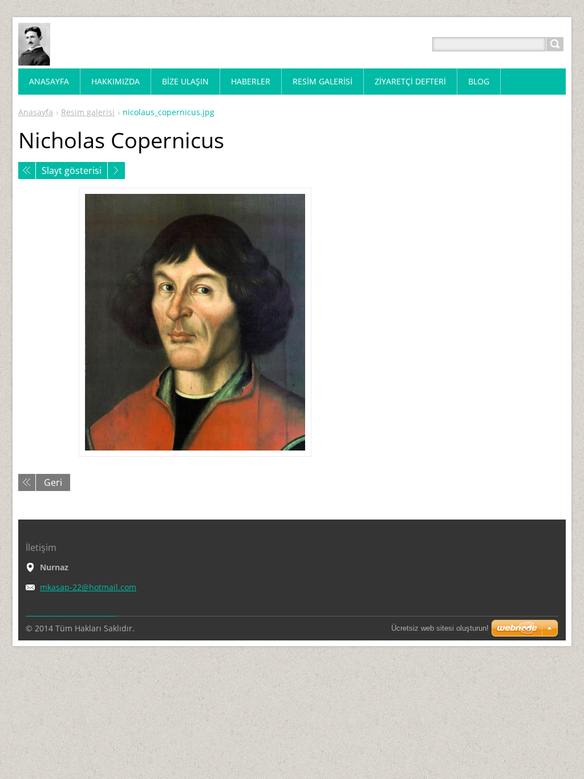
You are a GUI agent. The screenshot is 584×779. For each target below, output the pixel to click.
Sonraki (116, 170)
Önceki (26, 170)
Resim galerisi (88, 112)
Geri (53, 482)
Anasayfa (35, 112)
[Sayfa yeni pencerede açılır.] (195, 322)
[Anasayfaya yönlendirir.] (34, 57)
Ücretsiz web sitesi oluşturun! (440, 628)
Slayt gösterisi (72, 170)
